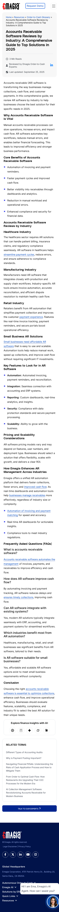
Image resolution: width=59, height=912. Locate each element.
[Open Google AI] (29, 730)
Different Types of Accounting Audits (24, 752)
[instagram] (36, 855)
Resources (19, 17)
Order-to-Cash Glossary (38, 17)
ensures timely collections (18, 597)
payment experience (31, 316)
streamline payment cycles (19, 254)
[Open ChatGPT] (12, 730)
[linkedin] (20, 855)
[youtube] (28, 855)
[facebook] (5, 855)
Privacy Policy (24, 846)
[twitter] (13, 855)
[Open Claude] (46, 730)
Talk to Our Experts (28, 809)
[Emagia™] (12, 834)
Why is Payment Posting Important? (23, 758)
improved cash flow (35, 486)
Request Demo (35, 5)
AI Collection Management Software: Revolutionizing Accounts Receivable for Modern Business (26, 792)
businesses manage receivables (27, 495)
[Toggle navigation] (54, 6)
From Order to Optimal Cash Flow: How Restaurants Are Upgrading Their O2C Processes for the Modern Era (25, 780)
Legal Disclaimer (10, 846)
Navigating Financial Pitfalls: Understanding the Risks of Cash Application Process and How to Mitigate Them (29, 767)
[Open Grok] (38, 730)
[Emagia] (11, 5)
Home (9, 17)
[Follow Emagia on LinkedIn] (51, 65)
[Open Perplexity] (21, 730)
